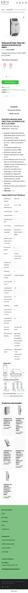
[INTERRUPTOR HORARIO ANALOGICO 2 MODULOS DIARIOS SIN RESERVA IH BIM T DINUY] (7, 442)
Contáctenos (5, 529)
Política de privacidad (8, 544)
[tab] (14, 106)
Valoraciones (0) (14, 113)
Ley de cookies (6, 548)
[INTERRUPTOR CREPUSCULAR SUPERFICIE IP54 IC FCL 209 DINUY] (7, 410)
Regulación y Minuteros (20, 89)
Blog (3, 525)
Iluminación (10, 9)
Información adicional (14, 110)
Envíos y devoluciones (8, 540)
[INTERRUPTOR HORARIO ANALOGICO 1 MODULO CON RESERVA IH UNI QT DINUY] (19, 410)
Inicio (3, 9)
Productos (5, 521)
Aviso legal (5, 552)
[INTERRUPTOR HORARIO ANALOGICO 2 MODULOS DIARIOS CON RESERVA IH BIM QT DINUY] (19, 442)
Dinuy (12, 191)
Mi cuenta (5, 517)
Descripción (14, 106)
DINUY (7, 92)
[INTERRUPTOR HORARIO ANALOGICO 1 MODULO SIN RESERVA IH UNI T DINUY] (7, 476)
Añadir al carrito (10, 82)
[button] (26, 3)
